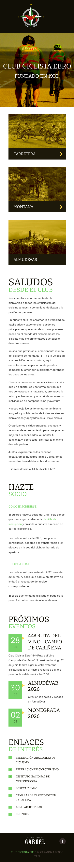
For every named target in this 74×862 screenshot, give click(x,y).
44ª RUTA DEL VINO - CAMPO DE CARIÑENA (45, 642)
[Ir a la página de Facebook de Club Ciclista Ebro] (62, 841)
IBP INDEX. (23, 814)
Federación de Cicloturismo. (37, 769)
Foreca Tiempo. (27, 788)
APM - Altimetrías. (29, 807)
